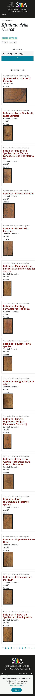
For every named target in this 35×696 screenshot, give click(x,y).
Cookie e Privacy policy (26, 673)
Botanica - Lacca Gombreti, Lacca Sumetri (18, 114)
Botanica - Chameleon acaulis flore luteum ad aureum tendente (16, 461)
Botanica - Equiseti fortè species (17, 345)
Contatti (3, 673)
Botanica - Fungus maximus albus (18, 383)
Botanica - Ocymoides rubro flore (19, 541)
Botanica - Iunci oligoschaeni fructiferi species (16, 502)
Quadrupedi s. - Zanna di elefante (17, 80)
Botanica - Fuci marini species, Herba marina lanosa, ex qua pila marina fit (18, 154)
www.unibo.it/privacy (16, 685)
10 (28, 648)
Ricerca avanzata (9, 42)
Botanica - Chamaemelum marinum (17, 578)
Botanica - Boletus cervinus (18, 193)
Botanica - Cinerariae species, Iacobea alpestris (17, 616)
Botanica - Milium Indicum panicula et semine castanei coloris (19, 268)
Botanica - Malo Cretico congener (16, 230)
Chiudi (16, 690)
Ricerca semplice (9, 37)
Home (3, 20)
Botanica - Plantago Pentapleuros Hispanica (16, 307)
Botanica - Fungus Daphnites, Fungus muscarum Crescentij (15, 421)
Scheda (6, 86)
